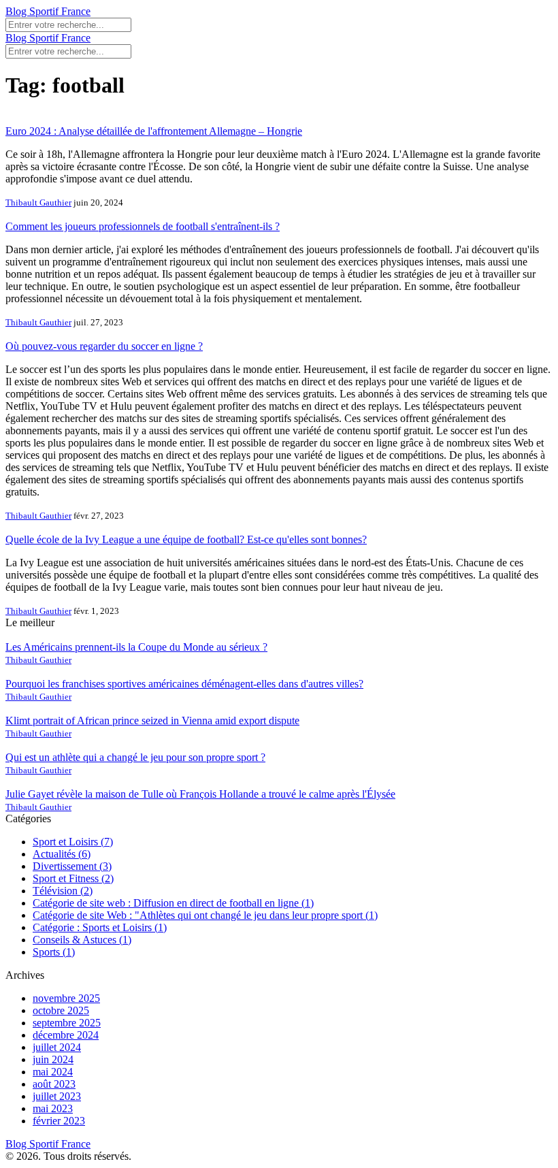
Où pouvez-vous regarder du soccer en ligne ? (104, 346)
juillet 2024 (57, 1047)
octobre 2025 (61, 1010)
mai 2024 (53, 1071)
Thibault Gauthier (38, 202)
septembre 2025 (67, 1022)
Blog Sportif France (48, 11)
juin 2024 (53, 1059)
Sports (54, 952)
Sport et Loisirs (73, 841)
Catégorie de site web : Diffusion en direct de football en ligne (173, 903)
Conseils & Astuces (82, 939)
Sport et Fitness (73, 878)
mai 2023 (53, 1108)
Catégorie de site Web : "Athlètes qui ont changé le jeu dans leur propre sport (205, 915)
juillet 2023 (57, 1096)
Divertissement (72, 866)
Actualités (62, 854)
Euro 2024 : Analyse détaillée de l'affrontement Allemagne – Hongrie (153, 131)
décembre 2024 (66, 1035)
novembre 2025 (66, 998)
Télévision (63, 890)
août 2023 (54, 1084)
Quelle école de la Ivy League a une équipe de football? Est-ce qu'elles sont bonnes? (186, 539)
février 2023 (59, 1120)
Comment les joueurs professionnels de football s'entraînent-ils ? (142, 226)
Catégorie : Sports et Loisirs (100, 927)
